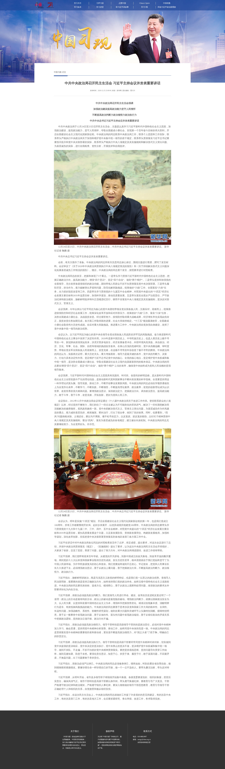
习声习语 (100, 3)
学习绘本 (77, 7)
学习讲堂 (100, 7)
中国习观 (57, 72)
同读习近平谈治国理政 (167, 7)
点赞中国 (122, 3)
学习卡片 (77, 3)
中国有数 (166, 3)
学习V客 (144, 7)
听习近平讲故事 (122, 7)
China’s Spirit (144, 3)
